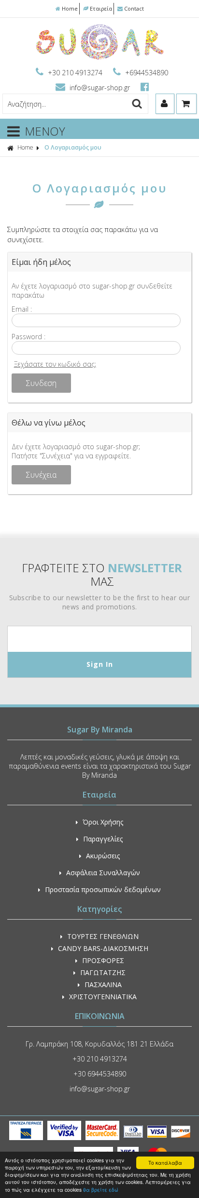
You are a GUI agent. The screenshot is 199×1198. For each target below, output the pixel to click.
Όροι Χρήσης (103, 821)
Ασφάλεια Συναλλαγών (103, 872)
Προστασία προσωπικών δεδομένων (103, 889)
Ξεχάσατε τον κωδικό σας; (55, 364)
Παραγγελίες (103, 838)
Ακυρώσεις (103, 855)
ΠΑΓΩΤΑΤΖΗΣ (103, 972)
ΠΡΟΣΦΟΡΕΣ (103, 960)
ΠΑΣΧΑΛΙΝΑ (103, 984)
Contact (134, 8)
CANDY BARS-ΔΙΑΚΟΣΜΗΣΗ (103, 948)
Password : (28, 336)
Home (70, 8)
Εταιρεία (101, 8)
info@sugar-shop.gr (100, 87)
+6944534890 (145, 72)
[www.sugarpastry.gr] (99, 58)
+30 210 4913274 (75, 72)
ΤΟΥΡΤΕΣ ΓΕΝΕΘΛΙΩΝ (103, 936)
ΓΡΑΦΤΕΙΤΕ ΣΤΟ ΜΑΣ (102, 574)
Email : (22, 309)
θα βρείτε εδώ (100, 1189)
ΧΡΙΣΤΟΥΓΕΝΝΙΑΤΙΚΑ (103, 996)
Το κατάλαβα (165, 1162)
